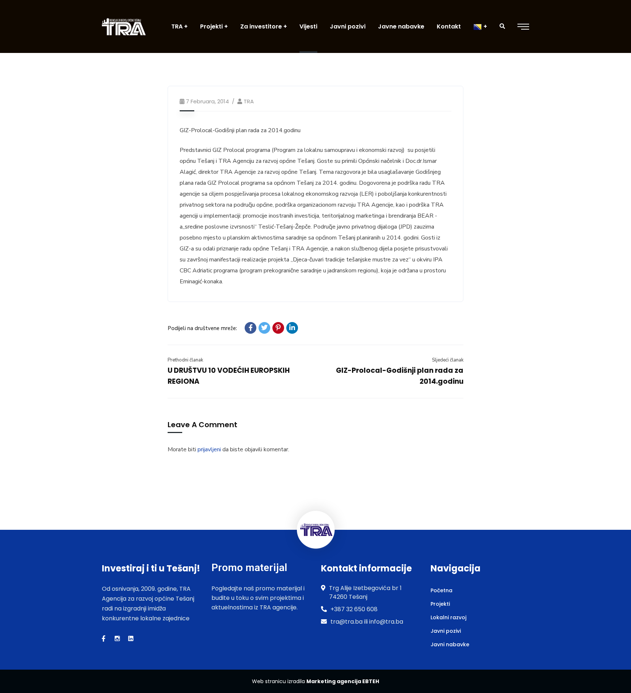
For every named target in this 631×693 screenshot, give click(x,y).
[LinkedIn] (292, 328)
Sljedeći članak (447, 360)
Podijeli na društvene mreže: (202, 328)
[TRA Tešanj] (124, 26)
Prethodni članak (185, 360)
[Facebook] (250, 328)
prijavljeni (209, 449)
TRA (249, 101)
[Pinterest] (278, 328)
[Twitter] (264, 328)
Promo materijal (249, 568)
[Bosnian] (480, 26)
